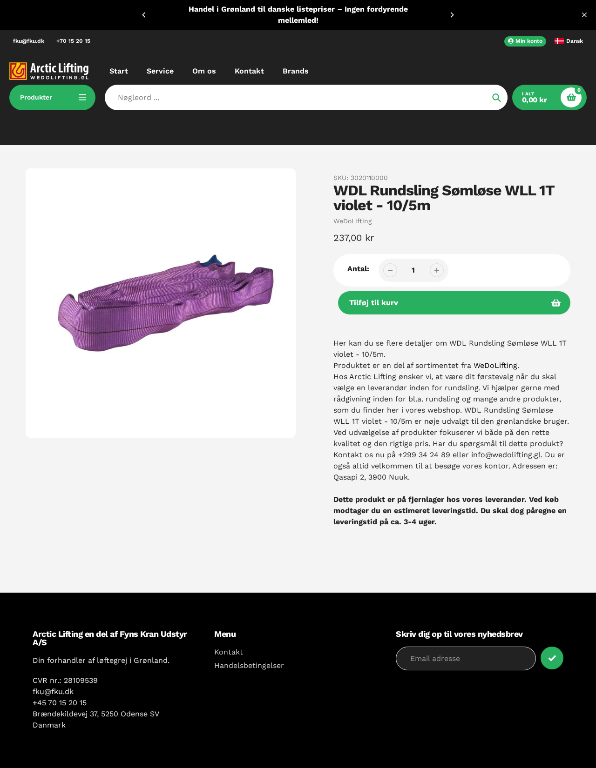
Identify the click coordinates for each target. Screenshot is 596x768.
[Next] (451, 15)
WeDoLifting (352, 221)
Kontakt (228, 652)
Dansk (574, 41)
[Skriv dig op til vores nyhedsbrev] (552, 658)
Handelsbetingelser (249, 665)
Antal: (358, 268)
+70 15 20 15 (73, 41)
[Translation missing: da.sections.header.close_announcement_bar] (584, 15)
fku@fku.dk (28, 41)
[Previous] (144, 15)
